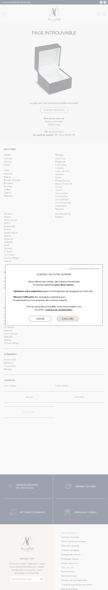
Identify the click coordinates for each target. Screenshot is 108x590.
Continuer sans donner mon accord (84, 268)
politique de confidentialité (59, 309)
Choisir (40, 318)
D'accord (68, 318)
